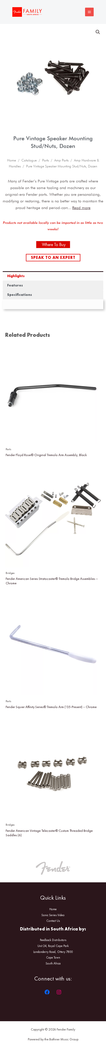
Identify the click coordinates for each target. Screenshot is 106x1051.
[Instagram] (59, 992)
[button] (97, 32)
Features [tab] (15, 285)
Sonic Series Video (53, 915)
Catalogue (29, 160)
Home (11, 160)
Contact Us (53, 921)
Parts (45, 160)
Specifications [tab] (19, 294)
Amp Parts (61, 160)
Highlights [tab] (16, 276)
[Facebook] (47, 992)
